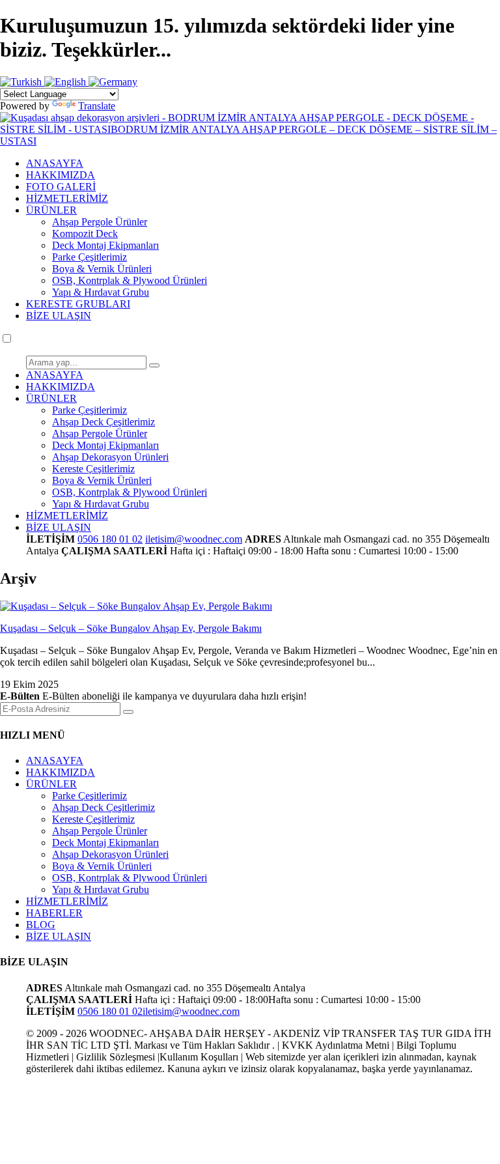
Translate (96, 105)
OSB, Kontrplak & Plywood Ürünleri (129, 280)
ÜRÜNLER (51, 210)
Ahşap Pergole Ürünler (99, 221)
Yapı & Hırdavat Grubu (100, 292)
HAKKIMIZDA (60, 174)
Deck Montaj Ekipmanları (105, 245)
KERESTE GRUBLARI (78, 303)
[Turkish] (22, 81)
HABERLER (54, 912)
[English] (66, 81)
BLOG (40, 924)
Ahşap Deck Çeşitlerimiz (103, 421)
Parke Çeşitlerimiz (89, 257)
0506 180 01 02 (110, 539)
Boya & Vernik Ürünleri (102, 268)
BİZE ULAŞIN (58, 315)
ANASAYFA (54, 163)
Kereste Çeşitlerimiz (93, 468)
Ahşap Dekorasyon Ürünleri (110, 456)
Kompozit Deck (85, 233)
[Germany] (113, 81)
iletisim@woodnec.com (193, 539)
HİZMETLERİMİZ (67, 198)
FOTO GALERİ (61, 186)
